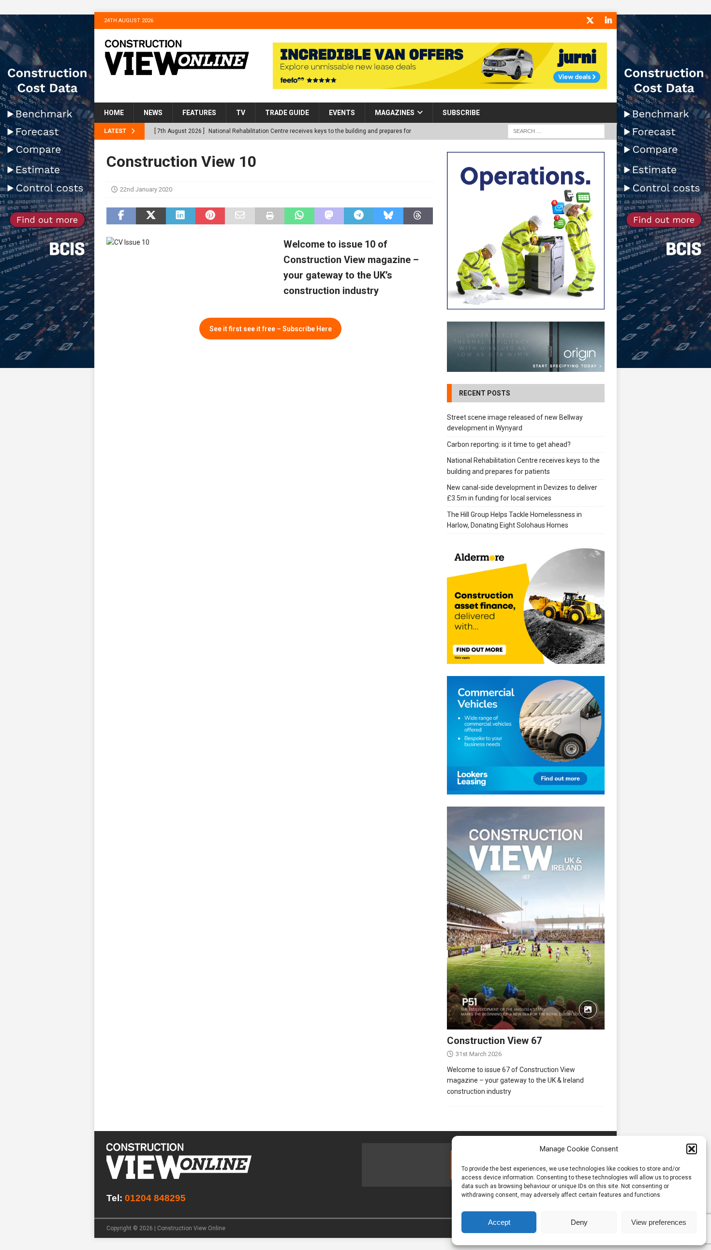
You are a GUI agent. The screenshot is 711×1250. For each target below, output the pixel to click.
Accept (499, 1222)
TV (240, 113)
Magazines (395, 113)
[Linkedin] (608, 20)
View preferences (658, 1222)
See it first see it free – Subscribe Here (270, 329)
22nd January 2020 (146, 189)
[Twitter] (589, 20)
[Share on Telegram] (358, 216)
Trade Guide (287, 113)
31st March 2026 (479, 1054)
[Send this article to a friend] (239, 216)
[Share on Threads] (418, 216)
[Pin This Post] (210, 216)
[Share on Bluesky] (388, 216)
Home (114, 113)
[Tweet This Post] (150, 216)
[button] (691, 1149)
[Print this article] (269, 216)
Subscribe (461, 113)
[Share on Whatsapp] (299, 216)
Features (199, 113)
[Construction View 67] (526, 918)
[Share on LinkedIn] (180, 216)
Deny (579, 1222)
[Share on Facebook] (121, 216)
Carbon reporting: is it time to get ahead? (509, 444)
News (153, 113)
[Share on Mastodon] (329, 216)
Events (342, 113)
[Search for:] (556, 131)
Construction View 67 (494, 1040)
